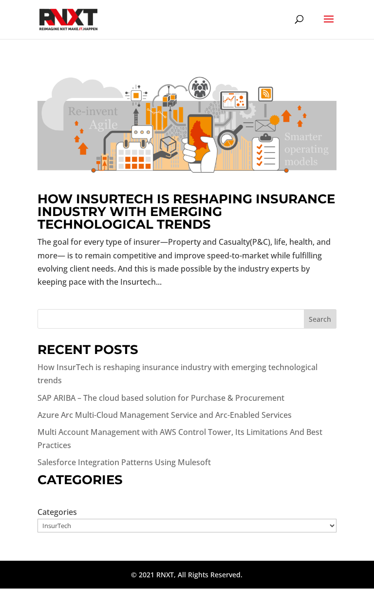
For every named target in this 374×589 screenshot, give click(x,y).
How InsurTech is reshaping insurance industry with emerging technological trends (186, 211)
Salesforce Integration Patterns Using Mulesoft (124, 462)
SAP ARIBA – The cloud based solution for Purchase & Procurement (160, 398)
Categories (57, 512)
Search (320, 319)
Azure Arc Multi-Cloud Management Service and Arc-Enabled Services (164, 415)
